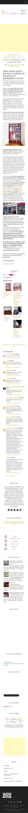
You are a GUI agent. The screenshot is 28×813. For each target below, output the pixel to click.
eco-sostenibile (16, 54)
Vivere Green (20, 57)
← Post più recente (6, 344)
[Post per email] (4, 277)
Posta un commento (10, 475)
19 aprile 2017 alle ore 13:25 (13, 472)
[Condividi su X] (9, 277)
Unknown (8, 370)
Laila (7, 360)
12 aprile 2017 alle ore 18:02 (13, 403)
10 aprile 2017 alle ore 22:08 (13, 383)
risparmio (13, 57)
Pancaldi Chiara (10, 406)
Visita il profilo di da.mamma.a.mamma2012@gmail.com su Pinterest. (14, 664)
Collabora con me (8, 768)
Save (12, 274)
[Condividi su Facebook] (10, 277)
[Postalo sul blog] (7, 277)
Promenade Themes (12, 809)
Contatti (6, 771)
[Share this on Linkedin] (14, 274)
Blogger (17, 807)
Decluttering (13, 100)
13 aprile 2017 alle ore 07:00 (13, 425)
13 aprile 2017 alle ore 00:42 (13, 414)
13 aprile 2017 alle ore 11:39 (13, 454)
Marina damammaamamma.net (14, 386)
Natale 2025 (12, 582)
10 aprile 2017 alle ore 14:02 (13, 367)
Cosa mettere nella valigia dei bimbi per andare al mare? (16, 562)
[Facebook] (9, 802)
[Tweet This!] (8, 274)
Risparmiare (7, 57)
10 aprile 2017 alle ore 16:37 (13, 375)
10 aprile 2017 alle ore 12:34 (13, 357)
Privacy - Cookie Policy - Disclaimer (12, 781)
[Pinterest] (15, 802)
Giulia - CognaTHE (11, 417)
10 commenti (16, 66)
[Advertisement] (14, 38)
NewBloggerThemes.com (15, 810)
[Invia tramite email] (6, 277)
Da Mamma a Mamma (18, 805)
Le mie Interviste (8, 778)
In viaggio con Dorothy (12, 428)
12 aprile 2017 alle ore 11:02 (13, 394)
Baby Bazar (21, 192)
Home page (6, 765)
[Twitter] (12, 802)
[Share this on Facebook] (7, 274)
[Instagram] (17, 802)
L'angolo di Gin (10, 354)
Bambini (9, 54)
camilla (8, 457)
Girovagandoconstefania (12, 397)
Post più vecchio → (21, 344)
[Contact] (20, 802)
